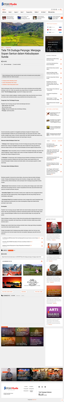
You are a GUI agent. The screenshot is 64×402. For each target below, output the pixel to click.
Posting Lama (38, 291)
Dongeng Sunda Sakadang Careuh (9, 80)
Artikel (43, 12)
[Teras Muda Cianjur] (9, 7)
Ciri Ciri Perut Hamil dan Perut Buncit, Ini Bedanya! (53, 251)
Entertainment (20, 370)
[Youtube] (52, 9)
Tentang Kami (31, 388)
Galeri (22, 12)
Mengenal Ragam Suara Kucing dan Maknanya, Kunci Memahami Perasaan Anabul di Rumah (39, 375)
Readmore (50, 261)
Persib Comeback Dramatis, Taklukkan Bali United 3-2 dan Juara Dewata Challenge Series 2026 (26, 16)
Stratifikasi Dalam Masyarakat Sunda (10, 84)
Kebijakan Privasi (31, 391)
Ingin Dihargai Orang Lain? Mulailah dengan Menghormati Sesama (55, 114)
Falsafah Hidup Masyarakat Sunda (32, 285)
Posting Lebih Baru (7, 291)
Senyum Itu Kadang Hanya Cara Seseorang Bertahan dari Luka (55, 127)
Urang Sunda (8, 47)
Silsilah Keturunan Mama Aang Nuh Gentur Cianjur (53, 230)
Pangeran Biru (29, 12)
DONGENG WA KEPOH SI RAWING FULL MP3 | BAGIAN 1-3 (11, 272)
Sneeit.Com (34, 399)
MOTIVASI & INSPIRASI (52, 109)
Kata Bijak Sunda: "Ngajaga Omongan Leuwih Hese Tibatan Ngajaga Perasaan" (55, 121)
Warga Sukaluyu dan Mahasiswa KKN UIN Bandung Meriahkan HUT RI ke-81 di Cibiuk (10, 17)
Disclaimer (31, 386)
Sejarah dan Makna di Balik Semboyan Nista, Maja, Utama (54, 293)
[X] (54, 9)
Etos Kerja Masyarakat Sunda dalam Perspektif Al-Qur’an (11, 285)
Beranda (24, 291)
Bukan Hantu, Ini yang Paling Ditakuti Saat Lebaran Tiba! (54, 377)
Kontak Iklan (52, 12)
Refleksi (36, 12)
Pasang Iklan (26, 388)
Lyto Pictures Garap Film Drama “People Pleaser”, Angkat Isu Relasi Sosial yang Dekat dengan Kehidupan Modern (24, 375)
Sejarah (16, 12)
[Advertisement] (40, 4)
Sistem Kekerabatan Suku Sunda (9, 82)
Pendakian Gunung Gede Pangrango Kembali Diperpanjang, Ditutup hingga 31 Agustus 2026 (56, 16)
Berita (10, 12)
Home (5, 12)
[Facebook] (56, 9)
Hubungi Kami (26, 390)
